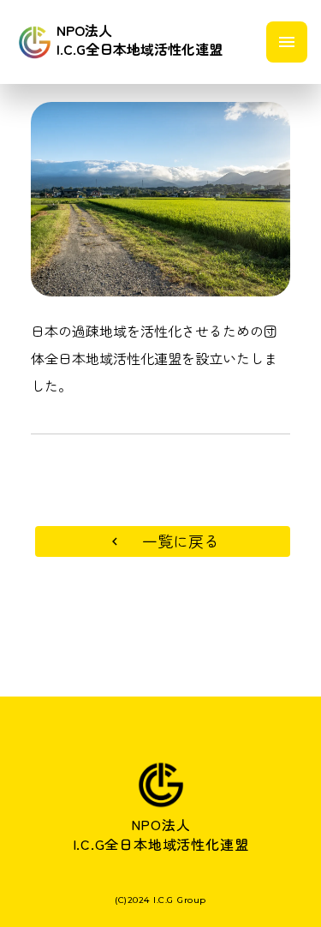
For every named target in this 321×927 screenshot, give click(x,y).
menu (286, 42)
